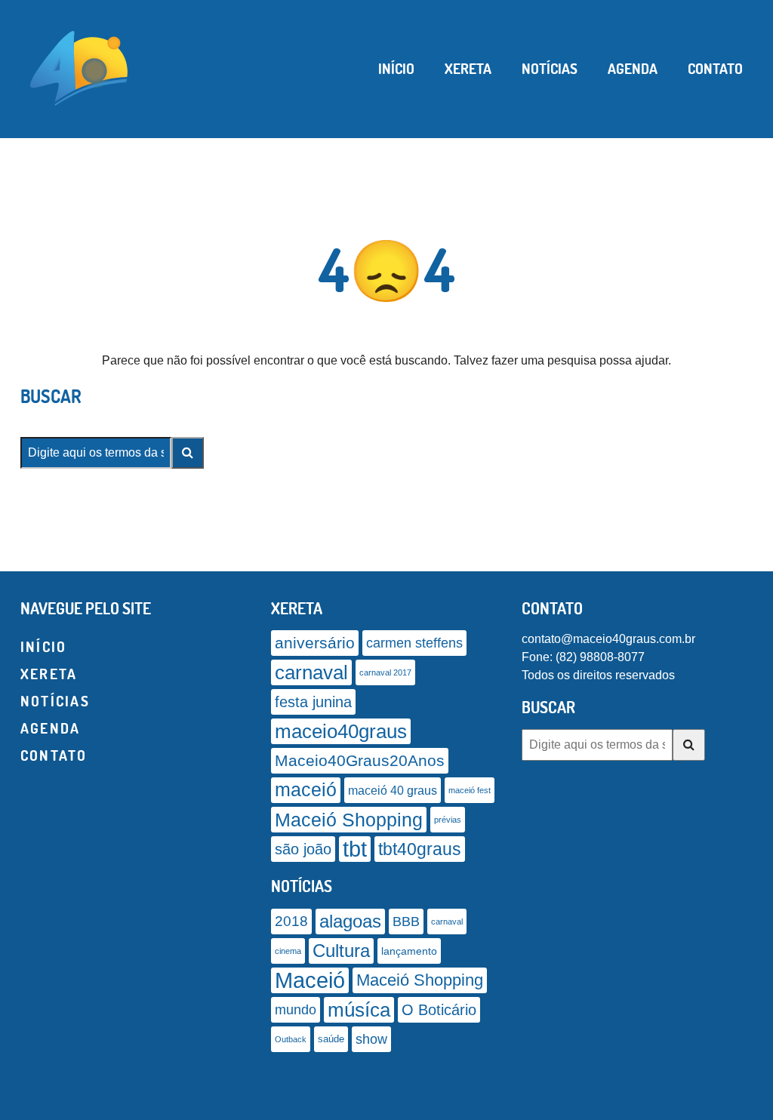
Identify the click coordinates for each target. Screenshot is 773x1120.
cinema (288, 950)
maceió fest (469, 790)
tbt (355, 848)
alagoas (350, 921)
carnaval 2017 (385, 672)
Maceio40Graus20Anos (360, 760)
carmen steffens (414, 643)
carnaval (311, 672)
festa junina (313, 702)
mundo (295, 1009)
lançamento (409, 951)
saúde (331, 1039)
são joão (303, 849)
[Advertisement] (386, 1101)
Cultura (341, 950)
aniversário (315, 643)
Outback (290, 1039)
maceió (306, 790)
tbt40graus (419, 849)
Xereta (468, 69)
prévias (447, 819)
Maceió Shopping (349, 819)
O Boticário (439, 1010)
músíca (359, 1009)
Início (396, 69)
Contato (715, 69)
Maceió (310, 980)
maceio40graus (341, 731)
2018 (291, 921)
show (371, 1039)
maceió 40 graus (392, 790)
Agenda (633, 69)
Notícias (549, 69)
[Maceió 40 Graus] (79, 67)
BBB (406, 921)
